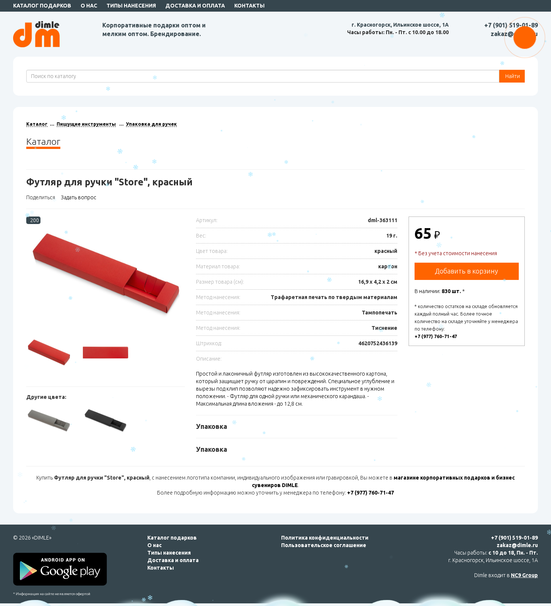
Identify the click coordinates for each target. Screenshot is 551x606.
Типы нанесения (131, 6)
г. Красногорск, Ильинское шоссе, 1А (400, 25)
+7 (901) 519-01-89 (511, 25)
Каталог (37, 123)
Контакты (249, 6)
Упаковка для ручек (151, 123)
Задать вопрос (78, 197)
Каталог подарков (42, 6)
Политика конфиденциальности (324, 538)
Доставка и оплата (195, 6)
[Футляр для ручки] (105, 276)
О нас (89, 6)
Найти (512, 76)
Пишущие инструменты (86, 123)
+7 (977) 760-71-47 (436, 336)
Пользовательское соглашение (323, 545)
